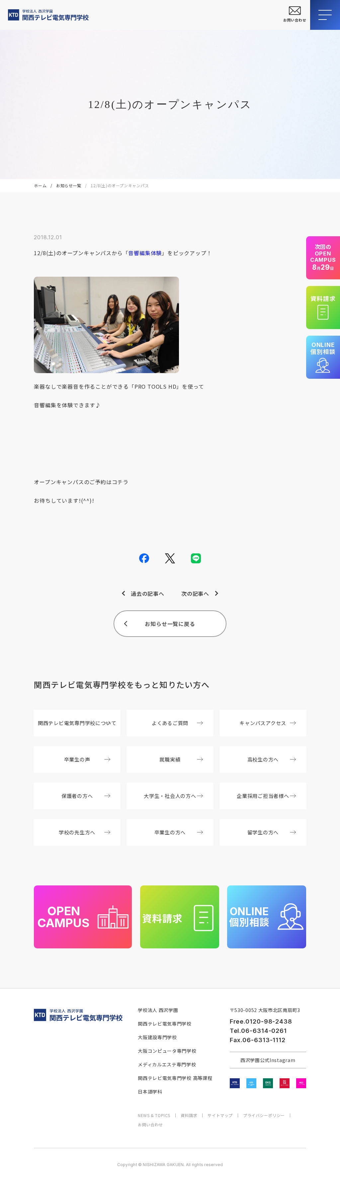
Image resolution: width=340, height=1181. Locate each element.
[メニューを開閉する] (325, 15)
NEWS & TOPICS (154, 1115)
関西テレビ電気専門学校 (165, 1023)
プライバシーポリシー (264, 1115)
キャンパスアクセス (262, 722)
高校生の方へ (263, 759)
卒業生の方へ (170, 832)
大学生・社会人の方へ (170, 795)
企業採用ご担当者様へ (263, 795)
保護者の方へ (77, 795)
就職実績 (169, 759)
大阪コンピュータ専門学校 (167, 1050)
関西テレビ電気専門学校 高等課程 (175, 1078)
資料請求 (189, 1115)
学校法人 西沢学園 (158, 1010)
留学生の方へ (263, 832)
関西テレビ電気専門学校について (77, 722)
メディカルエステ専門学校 (167, 1064)
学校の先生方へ (77, 832)
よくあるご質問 (170, 722)
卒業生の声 (77, 759)
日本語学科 (150, 1091)
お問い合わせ (150, 1125)
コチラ (120, 482)
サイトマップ (220, 1115)
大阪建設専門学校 (157, 1037)
